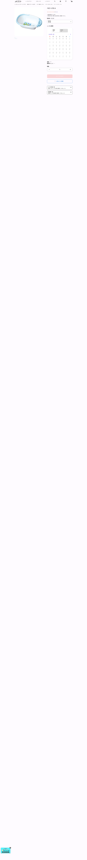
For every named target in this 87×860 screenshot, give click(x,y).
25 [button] (56, 52)
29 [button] (59, 38)
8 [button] (69, 41)
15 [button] (69, 45)
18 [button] (56, 48)
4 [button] (56, 41)
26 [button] (49, 38)
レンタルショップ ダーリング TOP (20, 4)
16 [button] (49, 48)
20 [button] (63, 48)
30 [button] (63, 38)
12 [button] (59, 45)
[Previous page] (68, 34)
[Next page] (70, 34)
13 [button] (63, 45)
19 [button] (59, 48)
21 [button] (66, 48)
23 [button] (49, 52)
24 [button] (53, 52)
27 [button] (53, 38)
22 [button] (69, 48)
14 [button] (66, 45)
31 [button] (66, 38)
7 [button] (66, 41)
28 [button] (56, 38)
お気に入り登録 (59, 81)
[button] (71, 1)
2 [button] (59, 55)
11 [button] (56, 45)
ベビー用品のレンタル (40, 4)
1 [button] (69, 38)
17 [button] (53, 48)
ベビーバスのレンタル (48, 4)
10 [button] (53, 45)
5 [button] (59, 41)
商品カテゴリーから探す (31, 4)
